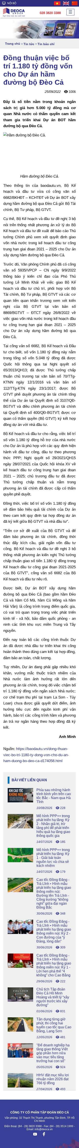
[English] (66, 3)
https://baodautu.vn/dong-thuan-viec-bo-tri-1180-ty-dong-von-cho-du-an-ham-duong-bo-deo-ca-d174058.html (36, 755)
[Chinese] (75, 3)
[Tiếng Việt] (57, 3)
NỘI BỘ (11, 3)
